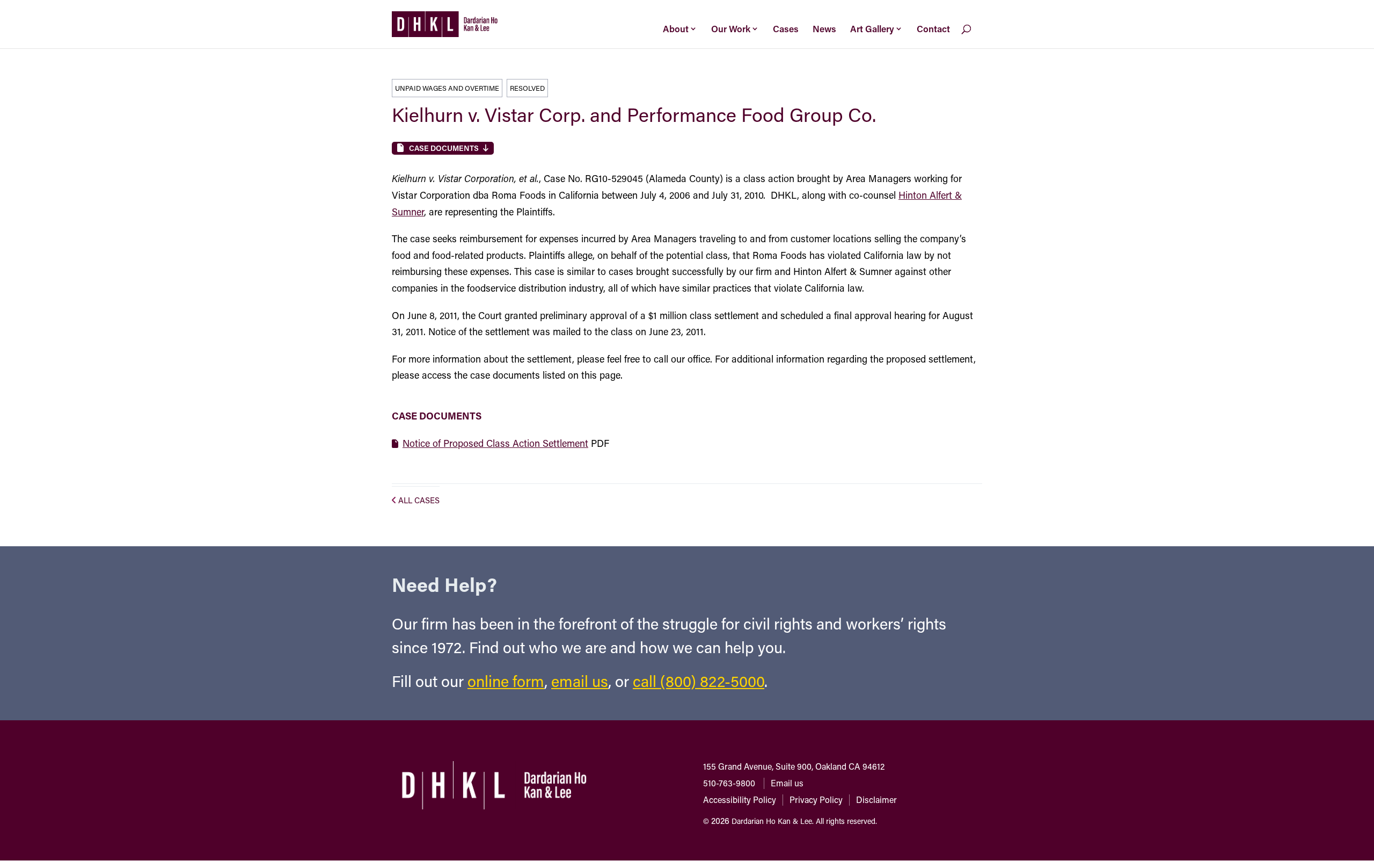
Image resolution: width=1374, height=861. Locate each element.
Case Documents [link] (444, 148)
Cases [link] (786, 28)
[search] (975, 37)
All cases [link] (419, 500)
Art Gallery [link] (872, 28)
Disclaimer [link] (876, 799)
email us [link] (579, 681)
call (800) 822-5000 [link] (698, 681)
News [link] (824, 28)
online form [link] (505, 681)
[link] (445, 23)
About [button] (676, 28)
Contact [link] (933, 28)
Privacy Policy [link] (816, 799)
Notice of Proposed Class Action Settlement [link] (495, 443)
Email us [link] (787, 782)
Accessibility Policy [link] (739, 799)
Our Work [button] (730, 28)
